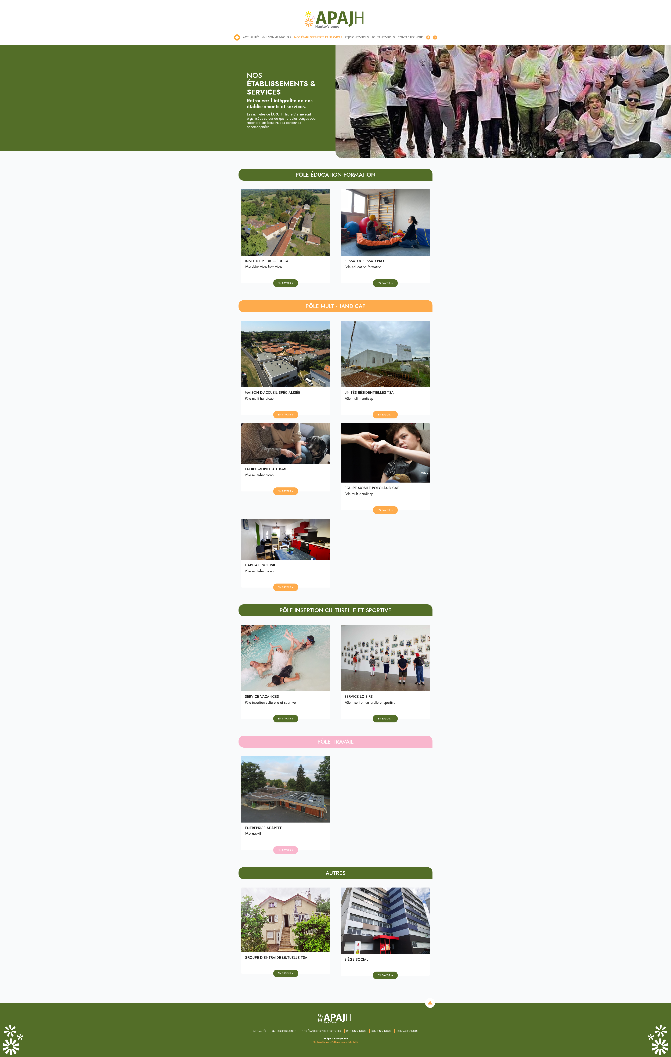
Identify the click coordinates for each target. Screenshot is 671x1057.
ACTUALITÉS (251, 37)
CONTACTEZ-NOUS (410, 37)
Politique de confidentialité (344, 1042)
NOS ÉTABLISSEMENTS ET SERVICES (318, 37)
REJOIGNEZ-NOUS (357, 37)
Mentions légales (321, 1042)
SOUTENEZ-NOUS (383, 37)
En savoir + (285, 283)
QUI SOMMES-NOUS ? (276, 37)
